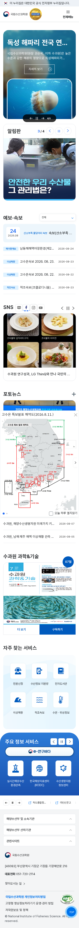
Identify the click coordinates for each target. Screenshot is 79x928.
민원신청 (18, 683)
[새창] (67, 899)
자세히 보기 (36, 69)
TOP (71, 912)
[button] (75, 462)
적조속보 (39, 712)
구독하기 (57, 629)
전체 (44, 217)
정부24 (65, 802)
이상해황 (18, 712)
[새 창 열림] (39, 593)
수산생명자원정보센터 (63, 783)
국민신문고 (40, 802)
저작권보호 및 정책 (16, 910)
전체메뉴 (68, 17)
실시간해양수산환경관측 (15, 783)
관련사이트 (13, 841)
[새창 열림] (39, 169)
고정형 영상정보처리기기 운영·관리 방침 (29, 903)
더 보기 (21, 629)
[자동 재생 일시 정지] (12, 803)
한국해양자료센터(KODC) (39, 783)
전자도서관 (61, 683)
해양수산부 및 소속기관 (20, 819)
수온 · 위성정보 (60, 712)
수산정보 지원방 (39, 683)
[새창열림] (39, 751)
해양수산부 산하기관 (18, 830)
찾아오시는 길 (13, 883)
